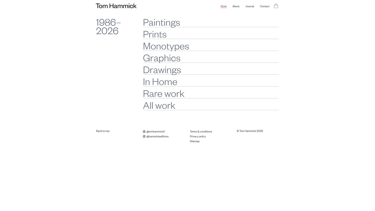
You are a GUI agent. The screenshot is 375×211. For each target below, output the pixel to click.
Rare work (163, 93)
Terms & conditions (201, 131)
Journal (249, 6)
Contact (265, 6)
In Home (160, 81)
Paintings (161, 21)
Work (224, 6)
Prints (155, 33)
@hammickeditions (157, 136)
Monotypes (166, 45)
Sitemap (195, 141)
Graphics (162, 57)
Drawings (162, 69)
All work (159, 104)
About (236, 6)
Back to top (102, 130)
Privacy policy (198, 136)
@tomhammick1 (155, 131)
